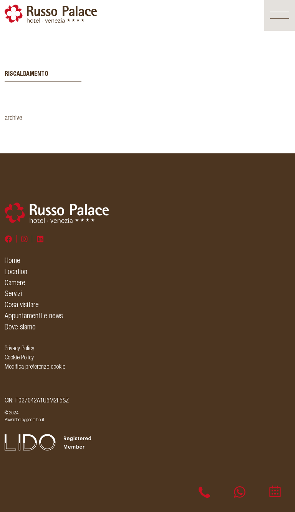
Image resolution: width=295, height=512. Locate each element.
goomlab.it (35, 419)
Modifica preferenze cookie (35, 366)
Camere (15, 282)
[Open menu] (279, 15)
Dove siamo (20, 326)
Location (16, 271)
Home (12, 260)
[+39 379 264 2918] (239, 492)
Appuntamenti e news (34, 315)
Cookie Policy (19, 357)
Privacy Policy (19, 347)
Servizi (13, 293)
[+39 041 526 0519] (204, 492)
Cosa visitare (22, 304)
